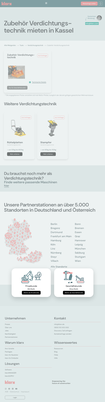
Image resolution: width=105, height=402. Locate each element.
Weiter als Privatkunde (31, 293)
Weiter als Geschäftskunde (74, 293)
